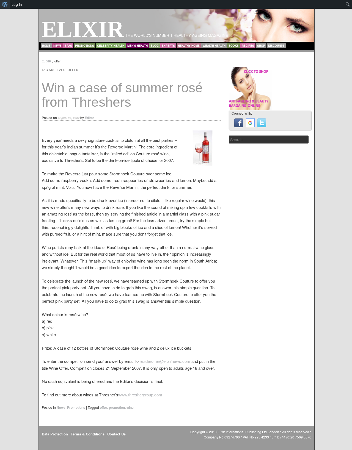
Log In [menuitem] (17, 4)
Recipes (248, 46)
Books (234, 46)
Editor (89, 117)
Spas (68, 46)
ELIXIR (83, 29)
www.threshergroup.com (140, 394)
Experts (168, 46)
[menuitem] (5, 4)
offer (103, 407)
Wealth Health (214, 46)
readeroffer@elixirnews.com (165, 361)
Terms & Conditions (88, 434)
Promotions (84, 46)
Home (46, 46)
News (57, 46)
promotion (117, 407)
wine (130, 407)
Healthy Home (189, 46)
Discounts (276, 46)
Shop (261, 46)
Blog (155, 46)
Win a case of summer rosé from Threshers (122, 95)
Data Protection (55, 434)
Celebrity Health (110, 46)
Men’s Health (137, 46)
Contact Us (116, 434)
